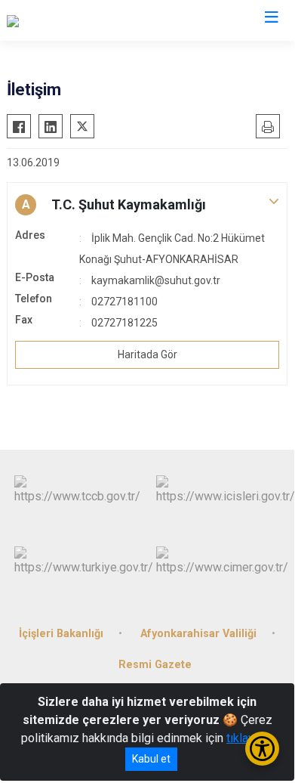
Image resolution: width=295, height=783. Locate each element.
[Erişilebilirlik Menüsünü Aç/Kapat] (262, 749)
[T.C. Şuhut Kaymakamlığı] (80, 20)
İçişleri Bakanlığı (61, 633)
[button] (147, 204)
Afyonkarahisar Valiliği (198, 633)
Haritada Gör (147, 354)
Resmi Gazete (155, 664)
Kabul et (151, 759)
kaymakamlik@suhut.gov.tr (155, 280)
